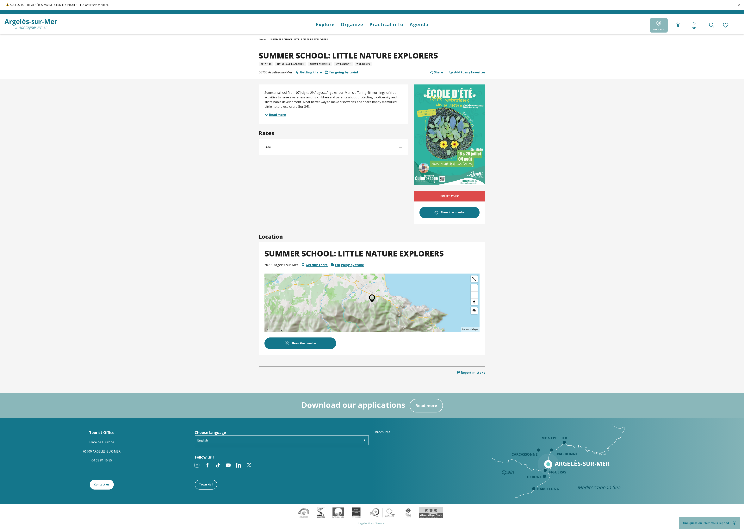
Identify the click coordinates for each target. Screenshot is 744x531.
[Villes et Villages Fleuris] (431, 512)
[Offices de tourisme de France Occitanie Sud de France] (382, 512)
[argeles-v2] (31, 24)
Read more (426, 405)
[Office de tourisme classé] (356, 512)
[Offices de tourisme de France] (408, 512)
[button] (712, 25)
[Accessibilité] (678, 25)
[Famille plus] (304, 512)
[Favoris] (726, 25)
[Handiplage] (321, 512)
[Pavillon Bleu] (338, 512)
